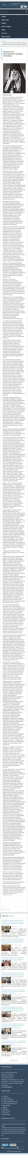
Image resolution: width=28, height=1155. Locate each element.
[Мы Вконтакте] (25, 7)
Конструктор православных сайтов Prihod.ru (13, 1131)
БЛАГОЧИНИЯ (6, 1105)
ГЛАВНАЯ (5, 1096)
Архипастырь (14, 20)
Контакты (14, 33)
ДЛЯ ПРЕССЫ (6, 1111)
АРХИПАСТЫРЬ (6, 1098)
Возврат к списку (5, 909)
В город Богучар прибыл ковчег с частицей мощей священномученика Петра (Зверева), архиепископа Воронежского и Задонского (13, 991)
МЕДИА (4, 1107)
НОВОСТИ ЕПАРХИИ (8, 1100)
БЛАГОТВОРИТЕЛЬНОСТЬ (9, 1103)
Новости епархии (14, 26)
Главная (4, 16)
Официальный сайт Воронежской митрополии (14, 1129)
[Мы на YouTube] (21, 7)
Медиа (14, 30)
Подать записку (6, 36)
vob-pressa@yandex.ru (11, 894)
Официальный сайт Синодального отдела (13, 1127)
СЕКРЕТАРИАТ (6, 1114)
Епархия (14, 23)
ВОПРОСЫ (5, 1109)
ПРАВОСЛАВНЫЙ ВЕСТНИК (9, 1102)
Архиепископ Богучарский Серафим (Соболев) (14, 42)
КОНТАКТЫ (5, 1113)
